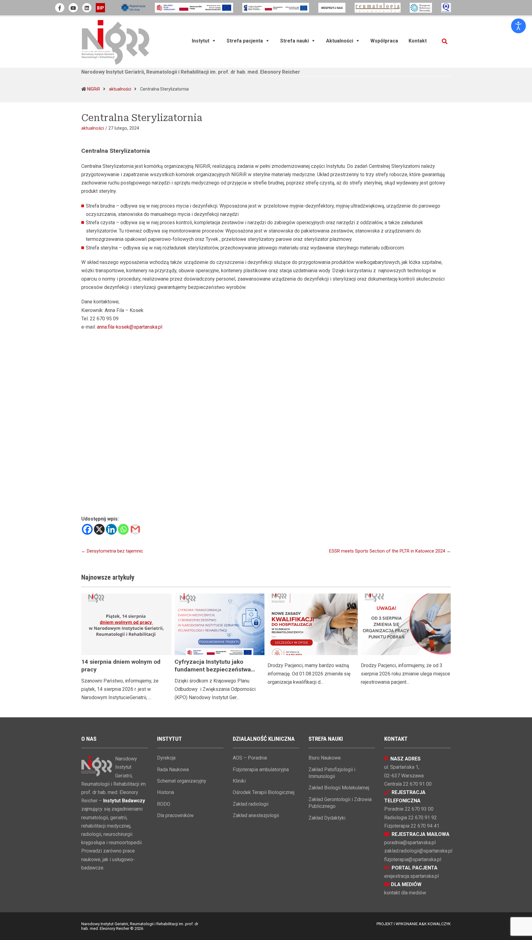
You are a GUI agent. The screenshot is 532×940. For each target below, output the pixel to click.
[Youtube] (73, 7)
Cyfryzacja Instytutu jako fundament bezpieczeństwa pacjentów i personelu (213, 669)
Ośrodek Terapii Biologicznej (263, 792)
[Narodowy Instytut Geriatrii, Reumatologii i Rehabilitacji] (115, 42)
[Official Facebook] (59, 7)
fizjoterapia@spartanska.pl (412, 859)
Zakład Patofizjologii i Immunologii (331, 773)
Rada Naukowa (173, 769)
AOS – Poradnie (250, 758)
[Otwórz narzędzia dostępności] (518, 25)
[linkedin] (86, 7)
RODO (163, 804)
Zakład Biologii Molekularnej (338, 788)
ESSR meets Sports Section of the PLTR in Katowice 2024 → (390, 551)
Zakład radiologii (250, 804)
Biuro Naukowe (324, 758)
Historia (165, 792)
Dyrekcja (166, 758)
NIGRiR (93, 89)
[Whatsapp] (123, 529)
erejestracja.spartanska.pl (411, 876)
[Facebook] (87, 529)
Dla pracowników (175, 815)
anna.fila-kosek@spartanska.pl (129, 327)
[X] (99, 529)
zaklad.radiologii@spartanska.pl (418, 851)
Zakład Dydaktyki (326, 818)
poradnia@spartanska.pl (410, 842)
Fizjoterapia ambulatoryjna (261, 769)
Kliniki (239, 781)
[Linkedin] (111, 529)
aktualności (120, 89)
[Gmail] (135, 529)
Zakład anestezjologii (256, 815)
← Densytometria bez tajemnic (112, 551)
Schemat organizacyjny (181, 781)
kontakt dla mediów (405, 893)
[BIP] (100, 7)
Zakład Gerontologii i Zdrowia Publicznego (340, 802)
